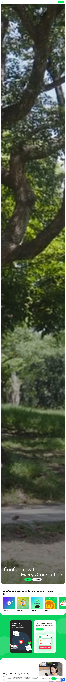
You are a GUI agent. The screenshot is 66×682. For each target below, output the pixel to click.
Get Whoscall (28, 579)
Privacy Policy (31, 678)
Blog (40, 1)
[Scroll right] (62, 594)
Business (35, 1)
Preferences (44, 678)
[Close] (58, 678)
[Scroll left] (59, 594)
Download (61, 1)
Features (26, 1)
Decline (49, 678)
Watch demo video (37, 579)
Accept (54, 678)
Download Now (39, 629)
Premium (31, 1)
